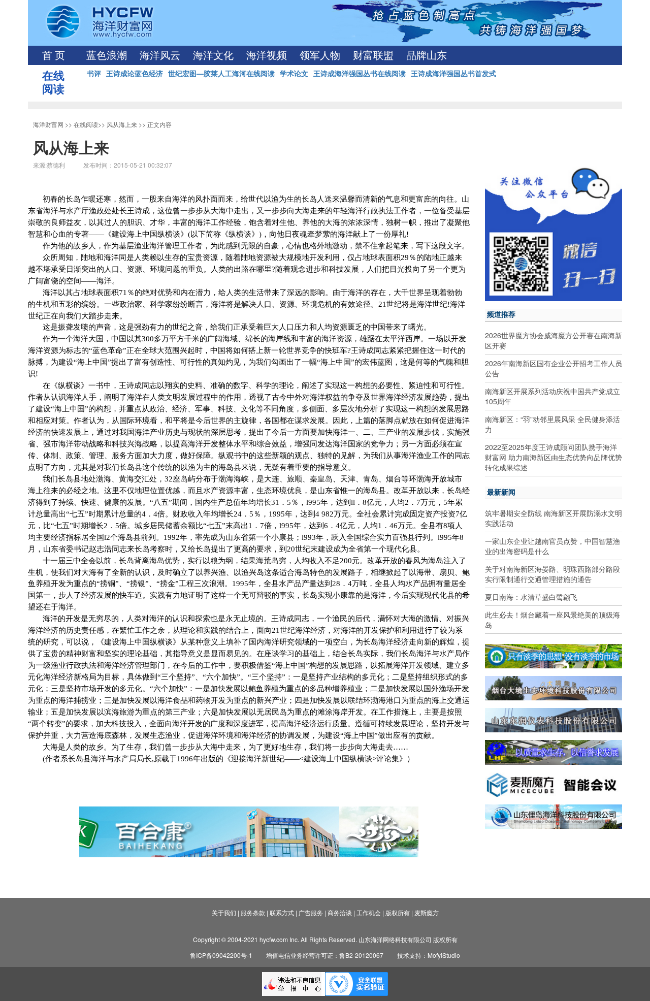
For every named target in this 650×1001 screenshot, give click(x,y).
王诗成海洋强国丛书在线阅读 (359, 73)
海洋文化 (213, 55)
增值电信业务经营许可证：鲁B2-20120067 (324, 955)
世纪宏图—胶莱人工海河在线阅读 (221, 73)
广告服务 (311, 912)
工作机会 (368, 912)
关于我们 (224, 912)
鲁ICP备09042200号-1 (221, 955)
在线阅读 (86, 124)
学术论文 (294, 73)
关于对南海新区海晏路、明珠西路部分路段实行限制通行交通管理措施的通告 (552, 574)
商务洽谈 (340, 912)
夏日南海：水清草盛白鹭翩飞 (531, 597)
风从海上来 (122, 124)
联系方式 (282, 912)
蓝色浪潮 (106, 55)
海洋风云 (160, 55)
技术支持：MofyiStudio (428, 955)
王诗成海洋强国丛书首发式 (453, 73)
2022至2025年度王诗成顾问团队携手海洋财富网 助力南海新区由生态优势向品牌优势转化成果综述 (553, 457)
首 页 (53, 55)
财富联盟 (373, 55)
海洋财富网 (48, 124)
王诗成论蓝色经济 (134, 73)
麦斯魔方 (426, 912)
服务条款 (253, 912)
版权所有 (397, 912)
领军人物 (320, 55)
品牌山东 (426, 55)
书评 (94, 73)
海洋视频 (266, 55)
